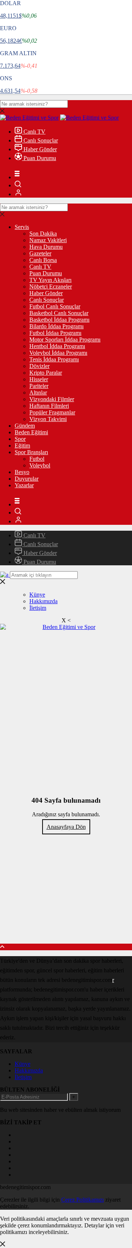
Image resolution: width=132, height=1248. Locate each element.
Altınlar (38, 392)
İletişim (37, 608)
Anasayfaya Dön (66, 827)
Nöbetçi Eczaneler (50, 286)
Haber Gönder (39, 149)
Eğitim (22, 445)
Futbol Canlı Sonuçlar (54, 306)
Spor (20, 439)
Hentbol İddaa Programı (57, 346)
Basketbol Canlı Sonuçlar (58, 313)
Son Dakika (43, 233)
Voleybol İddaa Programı (58, 353)
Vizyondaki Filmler (51, 399)
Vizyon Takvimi (48, 419)
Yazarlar (24, 485)
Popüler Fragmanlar (52, 412)
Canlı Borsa (43, 260)
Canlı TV (33, 131)
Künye (37, 594)
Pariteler (38, 386)
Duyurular (26, 478)
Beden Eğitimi (31, 432)
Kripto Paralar (45, 373)
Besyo (22, 472)
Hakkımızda (43, 601)
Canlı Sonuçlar (40, 140)
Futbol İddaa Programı (55, 333)
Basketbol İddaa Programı (59, 320)
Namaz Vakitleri (48, 240)
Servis (22, 227)
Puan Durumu (39, 158)
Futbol (36, 459)
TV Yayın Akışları (50, 280)
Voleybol (39, 465)
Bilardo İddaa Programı (56, 326)
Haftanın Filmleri (49, 406)
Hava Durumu (46, 247)
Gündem (25, 426)
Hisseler (38, 379)
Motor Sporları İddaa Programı (64, 339)
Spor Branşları (31, 452)
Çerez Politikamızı (82, 1199)
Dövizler (39, 366)
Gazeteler (40, 253)
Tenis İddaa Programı (54, 359)
